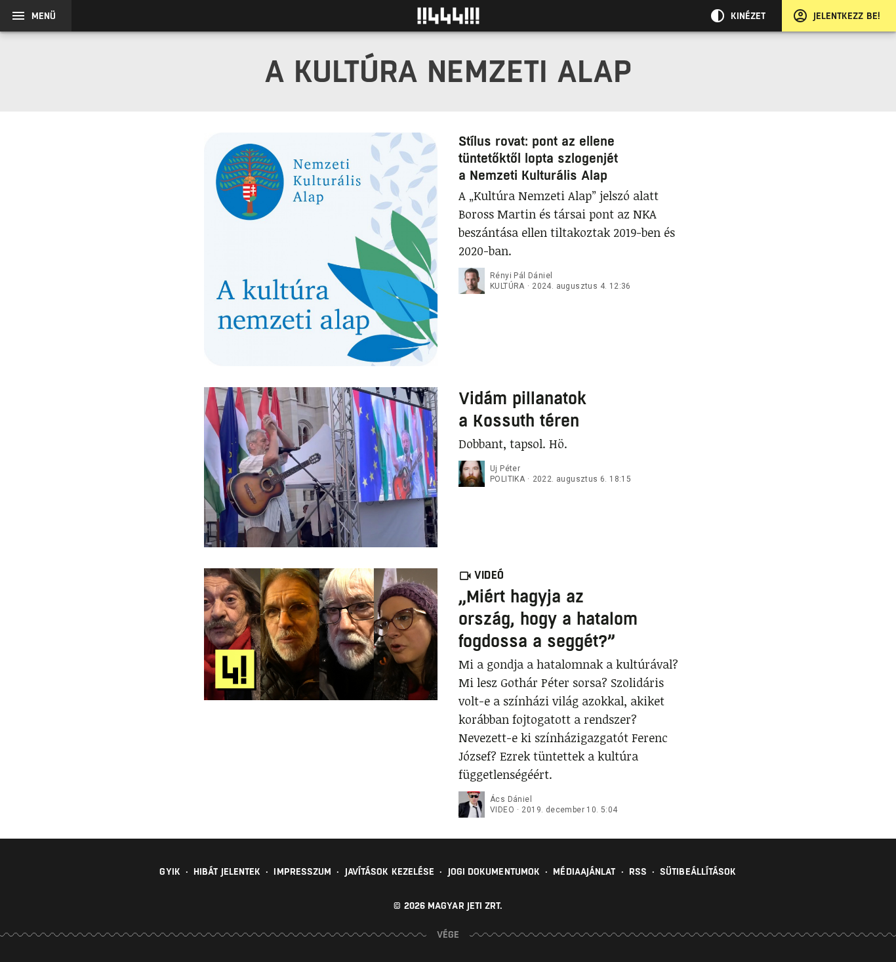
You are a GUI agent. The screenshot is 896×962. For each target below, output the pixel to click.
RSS (638, 871)
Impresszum (302, 871)
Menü (43, 15)
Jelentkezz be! (846, 15)
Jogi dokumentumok (494, 871)
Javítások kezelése (390, 871)
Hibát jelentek (226, 871)
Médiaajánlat (584, 871)
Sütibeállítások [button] (698, 871)
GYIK (169, 871)
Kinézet (748, 15)
